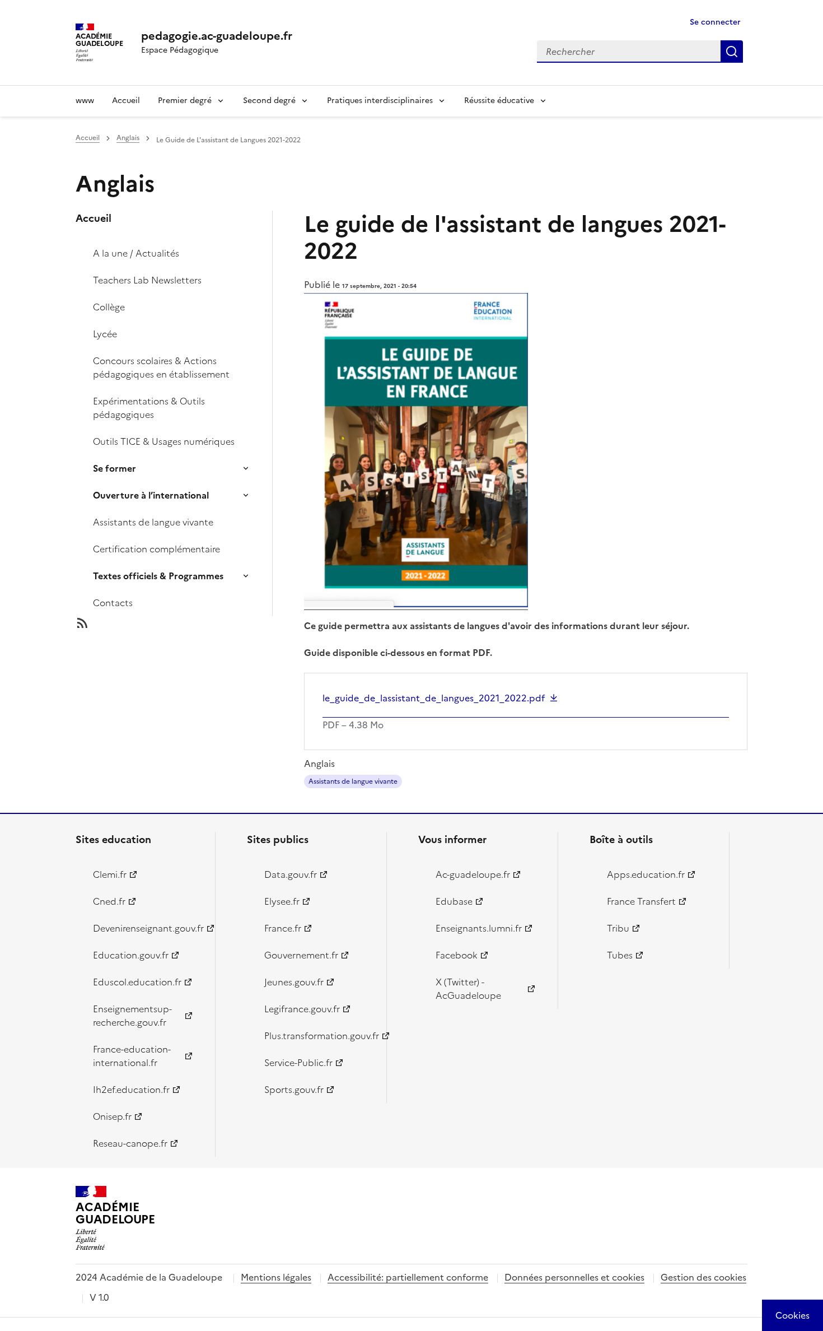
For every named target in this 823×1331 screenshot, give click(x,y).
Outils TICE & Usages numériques (164, 441)
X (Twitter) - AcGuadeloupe (468, 988)
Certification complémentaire (156, 549)
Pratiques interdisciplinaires (380, 100)
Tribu (618, 928)
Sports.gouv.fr (294, 1089)
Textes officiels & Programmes (158, 576)
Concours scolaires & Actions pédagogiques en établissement (161, 367)
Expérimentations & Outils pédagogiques (149, 407)
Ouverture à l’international (151, 495)
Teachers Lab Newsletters (147, 280)
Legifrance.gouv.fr (302, 1009)
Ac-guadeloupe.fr (473, 874)
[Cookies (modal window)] (792, 1315)
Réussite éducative (499, 100)
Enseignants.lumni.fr (479, 928)
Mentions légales (276, 1277)
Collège (109, 307)
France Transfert (641, 901)
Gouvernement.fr (301, 955)
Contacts (113, 602)
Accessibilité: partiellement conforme (408, 1277)
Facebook (457, 955)
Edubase (454, 901)
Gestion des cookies (703, 1277)
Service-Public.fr (298, 1062)
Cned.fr (109, 901)
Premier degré (185, 100)
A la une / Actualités (136, 253)
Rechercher (732, 51)
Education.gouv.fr (131, 955)
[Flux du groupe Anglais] (183, 623)
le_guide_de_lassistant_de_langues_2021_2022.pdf (433, 698)
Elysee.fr (282, 901)
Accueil (126, 100)
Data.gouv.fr (290, 874)
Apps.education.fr (646, 874)
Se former (114, 468)
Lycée (105, 334)
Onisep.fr (112, 1116)
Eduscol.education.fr (137, 982)
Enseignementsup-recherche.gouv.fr (132, 1015)
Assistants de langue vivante (153, 522)
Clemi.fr (110, 874)
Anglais (127, 138)
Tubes (620, 955)
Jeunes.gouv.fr (294, 982)
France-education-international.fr (132, 1056)
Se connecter (715, 22)
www (85, 100)
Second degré (269, 100)
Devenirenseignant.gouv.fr (147, 928)
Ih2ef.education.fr (131, 1089)
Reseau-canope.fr (130, 1143)
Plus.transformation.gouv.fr (318, 1036)
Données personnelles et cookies (574, 1277)
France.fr (282, 928)
